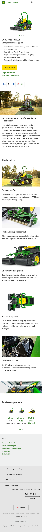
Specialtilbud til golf (9, 445)
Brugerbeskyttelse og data (16, 513)
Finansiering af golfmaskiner (12, 448)
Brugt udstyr (6, 451)
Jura (38, 513)
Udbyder (17, 516)
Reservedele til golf (8, 443)
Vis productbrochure (8, 73)
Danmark (22, 508)
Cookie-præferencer (21, 521)
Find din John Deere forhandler (21, 391)
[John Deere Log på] (36, 2)
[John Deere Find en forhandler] (32, 2)
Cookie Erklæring (30, 513)
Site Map (5, 513)
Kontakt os (24, 516)
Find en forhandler (10, 67)
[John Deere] (11, 2)
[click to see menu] (39, 2)
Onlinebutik (6, 454)
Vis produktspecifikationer (10, 75)
